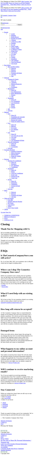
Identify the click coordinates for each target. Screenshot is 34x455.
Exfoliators (14, 87)
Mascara (13, 126)
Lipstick (13, 139)
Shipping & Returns (6, 421)
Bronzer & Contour (16, 120)
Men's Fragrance (15, 153)
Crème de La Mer (16, 41)
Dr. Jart (13, 45)
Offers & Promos (9, 198)
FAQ (2, 424)
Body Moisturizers (16, 93)
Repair (13, 106)
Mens (5, 190)
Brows (13, 131)
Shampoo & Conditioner (14, 161)
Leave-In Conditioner (17, 173)
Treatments (11, 98)
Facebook (5, 406)
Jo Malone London (16, 49)
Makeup (13, 70)
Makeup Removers (16, 84)
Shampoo (13, 164)
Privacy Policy (5, 438)
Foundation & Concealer (18, 117)
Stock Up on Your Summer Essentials (13, 9)
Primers (13, 95)
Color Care (14, 178)
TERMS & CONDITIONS (11, 215)
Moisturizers (11, 88)
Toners (13, 85)
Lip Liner (13, 137)
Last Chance (11, 204)
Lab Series (14, 52)
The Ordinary (15, 60)
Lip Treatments (15, 103)
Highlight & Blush (16, 118)
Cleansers (13, 82)
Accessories (14, 146)
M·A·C (13, 56)
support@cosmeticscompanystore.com (11, 302)
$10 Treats (10, 203)
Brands (6, 32)
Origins (13, 57)
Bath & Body (15, 154)
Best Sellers (7, 65)
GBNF (10, 206)
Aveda (13, 34)
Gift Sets (13, 74)
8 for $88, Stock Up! (9, 3)
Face (9, 114)
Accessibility (4, 447)
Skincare (13, 68)
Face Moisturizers (16, 92)
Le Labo (13, 54)
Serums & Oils (15, 176)
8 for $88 (10, 200)
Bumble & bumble (16, 38)
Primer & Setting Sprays (17, 121)
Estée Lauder (14, 46)
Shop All (13, 81)
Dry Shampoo (15, 165)
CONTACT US (8, 220)
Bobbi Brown (15, 37)
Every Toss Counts (13, 208)
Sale (12, 76)
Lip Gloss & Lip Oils (17, 135)
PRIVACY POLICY (10, 217)
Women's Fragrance (16, 151)
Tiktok (4, 402)
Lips (9, 132)
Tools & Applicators (13, 142)
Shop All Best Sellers (13, 66)
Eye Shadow (14, 129)
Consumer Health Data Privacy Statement (12, 448)
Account (3, 212)
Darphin (13, 43)
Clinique (13, 40)
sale (2, 29)
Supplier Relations (6, 450)
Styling (10, 179)
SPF (9, 109)
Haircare (13, 71)
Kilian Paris (14, 51)
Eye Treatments (15, 101)
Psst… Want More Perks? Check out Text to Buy (16, 10)
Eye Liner (14, 128)
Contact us (4, 422)
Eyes (9, 123)
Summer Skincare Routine (15, 201)
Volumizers (14, 184)
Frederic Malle (15, 48)
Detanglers (14, 182)
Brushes (13, 145)
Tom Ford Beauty (16, 62)
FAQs (5, 218)
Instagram (5, 404)
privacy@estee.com (14, 362)
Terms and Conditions (7, 445)
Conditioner (14, 167)
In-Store (8, 396)
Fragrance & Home (16, 73)
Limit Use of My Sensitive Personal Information (14, 444)
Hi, (1, 17)
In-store (4, 285)
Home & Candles (16, 156)
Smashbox (14, 59)
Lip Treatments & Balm (17, 140)
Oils (12, 96)
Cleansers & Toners (13, 79)
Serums (13, 107)
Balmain (13, 35)
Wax (12, 187)
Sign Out (8, 212)
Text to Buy (5, 286)
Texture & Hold (15, 186)
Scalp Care (14, 175)
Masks (13, 104)
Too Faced (14, 63)
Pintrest (4, 407)
